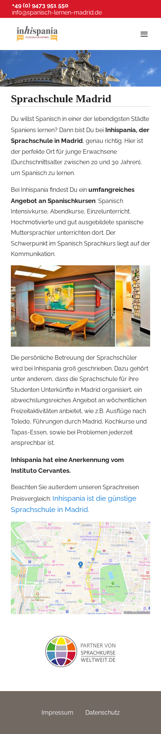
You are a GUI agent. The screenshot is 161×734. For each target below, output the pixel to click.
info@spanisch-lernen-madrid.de (57, 12)
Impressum (57, 712)
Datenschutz (102, 712)
